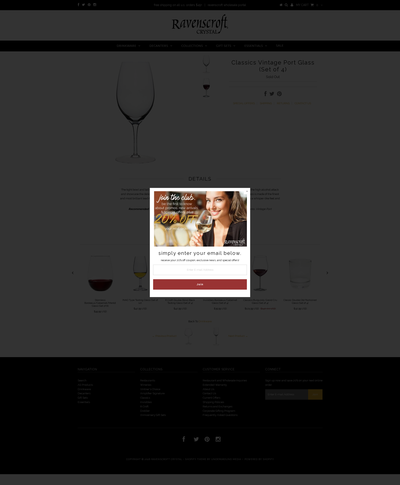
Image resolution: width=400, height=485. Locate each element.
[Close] (247, 191)
